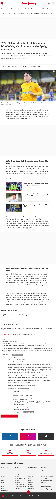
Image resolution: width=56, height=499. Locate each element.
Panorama (34, 9)
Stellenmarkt (17, 488)
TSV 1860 (3, 478)
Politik (48, 9)
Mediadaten (30, 482)
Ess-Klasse (17, 480)
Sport (19, 9)
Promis (27, 9)
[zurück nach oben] (28, 493)
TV (43, 9)
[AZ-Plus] (2, 3)
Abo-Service (30, 476)
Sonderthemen (31, 488)
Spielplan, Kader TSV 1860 (20, 486)
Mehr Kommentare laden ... (9, 416)
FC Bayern (3, 476)
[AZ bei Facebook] (42, 489)
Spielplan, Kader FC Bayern (20, 484)
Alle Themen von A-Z (19, 470)
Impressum (43, 470)
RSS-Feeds (17, 476)
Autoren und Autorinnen (33, 470)
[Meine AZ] (53, 3)
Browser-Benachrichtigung (20, 478)
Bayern (13, 9)
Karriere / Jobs (31, 472)
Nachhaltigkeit (4, 490)
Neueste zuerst (6, 334)
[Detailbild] (54, 71)
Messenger (17, 474)
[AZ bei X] (51, 489)
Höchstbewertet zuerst (28, 334)
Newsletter (17, 472)
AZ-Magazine (31, 486)
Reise (2, 488)
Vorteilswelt (17, 482)
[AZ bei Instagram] (47, 489)
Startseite (4, 13)
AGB (42, 472)
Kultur (2, 486)
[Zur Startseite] (28, 4)
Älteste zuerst (16, 334)
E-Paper (29, 478)
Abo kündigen (44, 478)
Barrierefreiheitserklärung (47, 476)
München (4, 9)
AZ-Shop (30, 484)
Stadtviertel (3, 472)
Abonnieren (30, 474)
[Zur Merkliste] (49, 3)
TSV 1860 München (16, 13)
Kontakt (29, 480)
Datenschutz (44, 474)
